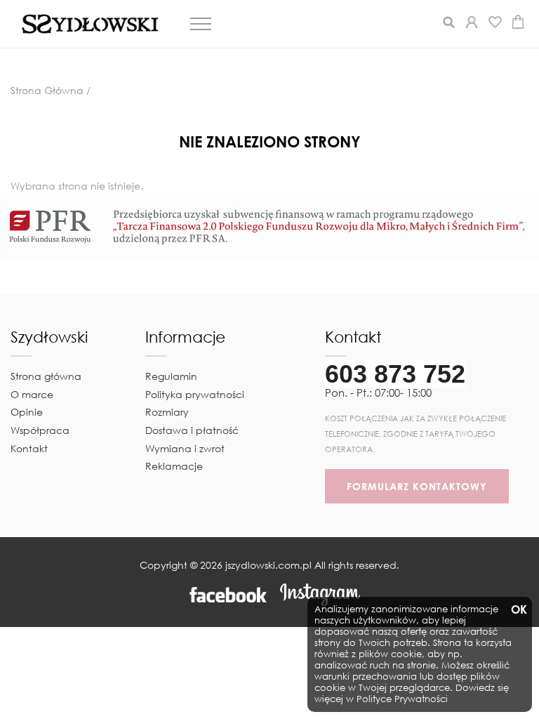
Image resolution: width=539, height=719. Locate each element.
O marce (32, 394)
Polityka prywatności (194, 394)
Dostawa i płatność (192, 430)
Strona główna (46, 376)
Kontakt (29, 448)
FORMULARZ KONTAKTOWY (417, 486)
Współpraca (40, 430)
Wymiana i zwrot (185, 448)
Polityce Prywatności (402, 699)
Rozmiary (167, 411)
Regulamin (171, 376)
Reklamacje (174, 466)
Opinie (27, 411)
